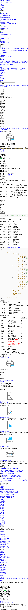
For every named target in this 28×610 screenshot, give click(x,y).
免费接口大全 (3, 569)
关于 (1, 74)
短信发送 (2, 85)
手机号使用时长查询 (5, 541)
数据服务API (3, 566)
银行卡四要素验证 (4, 538)
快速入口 (2, 520)
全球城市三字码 (7, 131)
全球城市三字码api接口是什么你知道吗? (11, 478)
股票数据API (3, 561)
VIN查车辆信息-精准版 (5, 460)
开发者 (1, 499)
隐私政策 (2, 517)
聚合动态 (2, 77)
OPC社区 (2, 7)
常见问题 (2, 510)
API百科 (2, 80)
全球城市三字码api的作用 (7, 473)
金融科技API (3, 572)
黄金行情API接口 (4, 562)
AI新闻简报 (15, 85)
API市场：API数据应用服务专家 (7, 489)
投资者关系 (2, 72)
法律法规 (2, 513)
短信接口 (2, 577)
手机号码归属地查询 (5, 557)
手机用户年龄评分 (4, 417)
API (1, 131)
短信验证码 (2, 534)
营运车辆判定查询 (4, 446)
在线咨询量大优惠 (8, 380)
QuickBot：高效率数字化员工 (7, 496)
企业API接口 (3, 567)
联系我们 (2, 531)
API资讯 (2, 575)
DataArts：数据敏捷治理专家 (7, 494)
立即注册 (2, 486)
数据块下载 (2, 525)
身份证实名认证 (4, 536)
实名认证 (6, 86)
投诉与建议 (2, 512)
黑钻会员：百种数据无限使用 (7, 497)
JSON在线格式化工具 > (14, 247)
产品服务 (2, 488)
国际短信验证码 (4, 546)
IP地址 (1, 551)
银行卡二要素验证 (4, 548)
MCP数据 (2, 522)
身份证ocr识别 (3, 544)
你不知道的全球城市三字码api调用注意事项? (12, 472)
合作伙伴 (2, 78)
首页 (1, 4)
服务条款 (2, 515)
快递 (25, 85)
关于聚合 (2, 75)
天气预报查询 (3, 552)
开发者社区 (2, 501)
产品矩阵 (2, 9)
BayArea (2, 502)
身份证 (10, 85)
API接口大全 (3, 574)
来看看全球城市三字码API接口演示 (9, 468)
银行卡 (19, 85)
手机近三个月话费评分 (5, 431)
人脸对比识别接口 (4, 543)
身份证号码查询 (4, 556)
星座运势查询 (3, 559)
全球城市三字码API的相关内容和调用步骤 (11, 476)
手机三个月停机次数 (5, 402)
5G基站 (6, 85)
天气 (23, 85)
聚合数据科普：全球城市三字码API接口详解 (12, 470)
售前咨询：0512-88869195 (7, 602)
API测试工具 (9, 175)
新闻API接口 (3, 554)
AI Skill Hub (3, 523)
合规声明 (2, 518)
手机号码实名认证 (4, 539)
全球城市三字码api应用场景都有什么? (10, 475)
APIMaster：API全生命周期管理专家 (9, 493)
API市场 (2, 5)
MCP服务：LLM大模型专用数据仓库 (9, 491)
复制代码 (2, 212)
